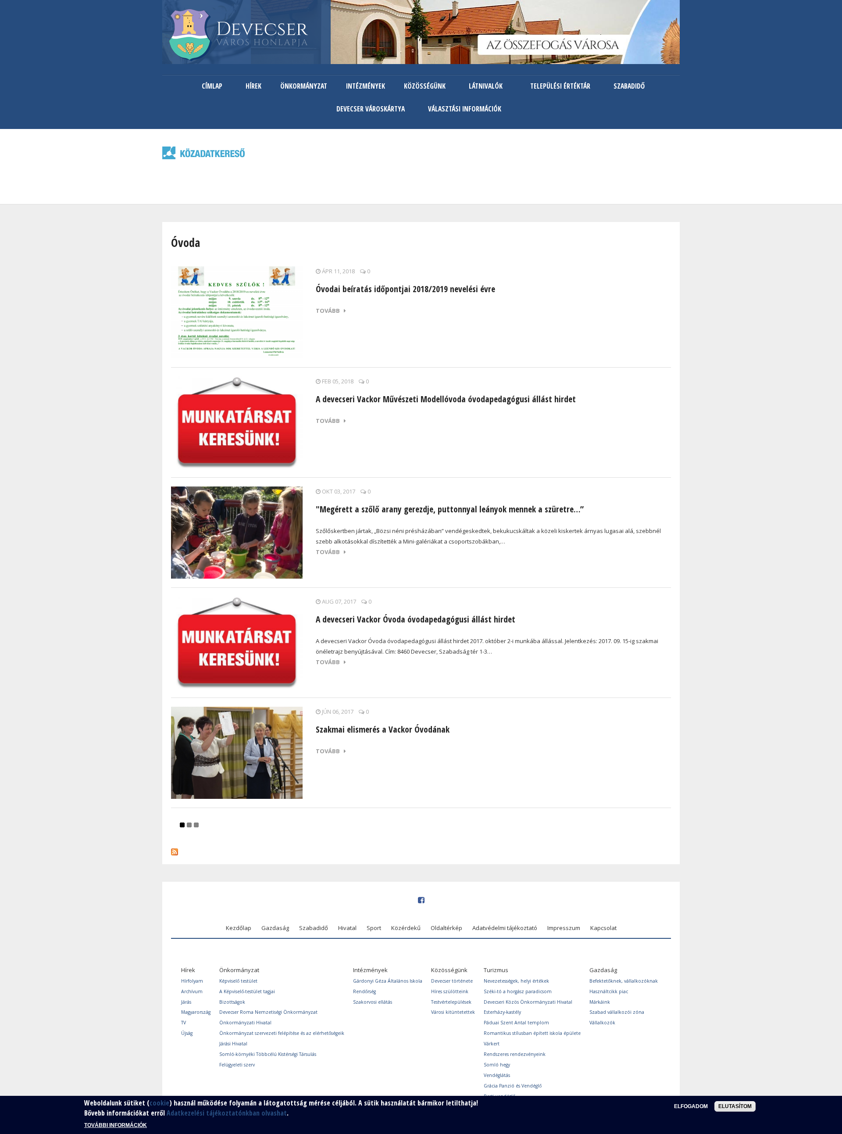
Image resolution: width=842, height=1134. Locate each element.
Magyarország (195, 1012)
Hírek (253, 86)
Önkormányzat (303, 86)
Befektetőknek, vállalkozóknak (623, 981)
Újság (187, 1033)
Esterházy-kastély (502, 1012)
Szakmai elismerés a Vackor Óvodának (383, 729)
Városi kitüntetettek (453, 1012)
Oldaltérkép (446, 928)
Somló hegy (497, 1065)
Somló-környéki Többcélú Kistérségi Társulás (267, 1054)
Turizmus (496, 970)
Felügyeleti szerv (237, 1065)
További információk (115, 1125)
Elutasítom (735, 1106)
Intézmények (365, 86)
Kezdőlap (238, 928)
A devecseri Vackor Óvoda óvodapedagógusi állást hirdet (415, 619)
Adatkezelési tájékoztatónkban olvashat (227, 1113)
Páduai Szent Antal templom (516, 1023)
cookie (159, 1103)
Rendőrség (364, 991)
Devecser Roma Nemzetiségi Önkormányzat (268, 1012)
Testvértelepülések (451, 1002)
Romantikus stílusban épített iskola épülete (532, 1033)
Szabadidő (629, 86)
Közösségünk (425, 86)
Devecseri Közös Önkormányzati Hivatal (528, 1002)
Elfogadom (691, 1106)
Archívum (192, 991)
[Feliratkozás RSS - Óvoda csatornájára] (174, 850)
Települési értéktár (560, 86)
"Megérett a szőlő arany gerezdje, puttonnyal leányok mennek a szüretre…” (450, 509)
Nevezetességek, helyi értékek (516, 981)
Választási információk (464, 109)
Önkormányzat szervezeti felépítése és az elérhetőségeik (281, 1033)
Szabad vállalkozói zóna (616, 1012)
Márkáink (599, 1002)
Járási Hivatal (233, 1044)
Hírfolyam (192, 981)
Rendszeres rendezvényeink (515, 1054)
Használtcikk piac (608, 991)
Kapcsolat (603, 928)
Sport (374, 928)
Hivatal (347, 928)
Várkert (491, 1044)
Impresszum (563, 928)
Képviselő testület (238, 981)
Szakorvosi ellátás (372, 1002)
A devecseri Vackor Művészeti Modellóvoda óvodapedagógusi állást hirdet (446, 399)
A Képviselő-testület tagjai (247, 991)
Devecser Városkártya (370, 109)
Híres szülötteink (449, 991)
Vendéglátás (497, 1075)
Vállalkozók (602, 1023)
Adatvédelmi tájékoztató (504, 928)
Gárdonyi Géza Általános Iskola (387, 981)
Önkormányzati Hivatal (245, 1023)
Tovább (330, 311)
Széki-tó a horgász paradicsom (518, 991)
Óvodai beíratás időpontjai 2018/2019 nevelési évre (405, 289)
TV (183, 1023)
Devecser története (452, 981)
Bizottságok (232, 1002)
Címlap (212, 86)
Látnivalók (486, 86)
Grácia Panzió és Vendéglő (513, 1086)
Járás (186, 1002)
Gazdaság (275, 928)
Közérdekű (406, 928)
